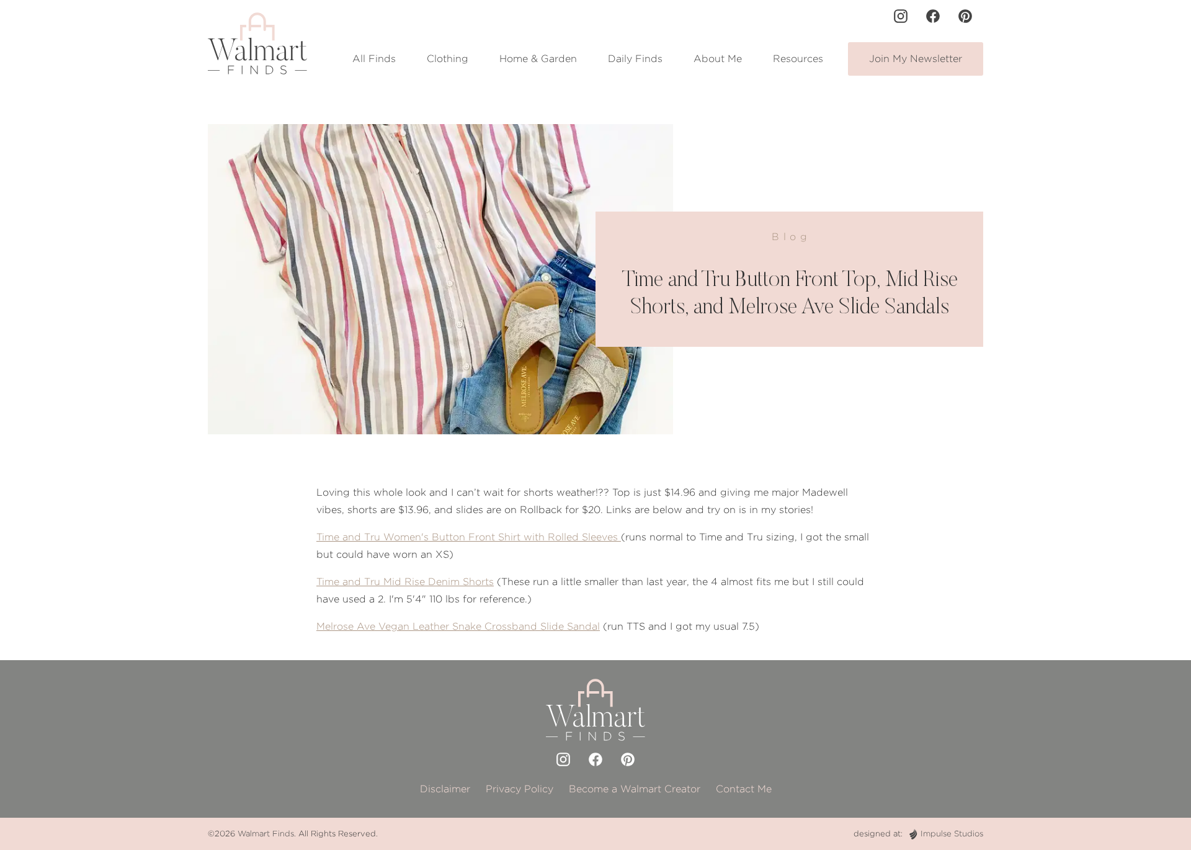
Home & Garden (538, 59)
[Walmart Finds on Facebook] (933, 16)
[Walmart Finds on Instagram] (900, 16)
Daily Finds (635, 59)
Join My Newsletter (915, 59)
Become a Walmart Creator (634, 789)
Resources (798, 59)
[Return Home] (257, 43)
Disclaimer (445, 789)
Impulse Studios (952, 833)
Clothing (447, 59)
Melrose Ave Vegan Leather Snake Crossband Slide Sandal (458, 626)
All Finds (374, 59)
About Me (718, 59)
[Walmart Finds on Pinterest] (965, 16)
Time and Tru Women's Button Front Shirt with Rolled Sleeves (468, 537)
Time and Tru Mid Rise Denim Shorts (405, 582)
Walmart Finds (266, 833)
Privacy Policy (519, 789)
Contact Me (744, 789)
